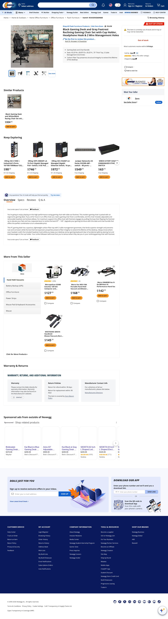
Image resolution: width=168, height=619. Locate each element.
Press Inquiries (75, 550)
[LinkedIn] (135, 601)
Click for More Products (16, 354)
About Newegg (75, 532)
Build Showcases (106, 580)
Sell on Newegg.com (108, 536)
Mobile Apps (105, 565)
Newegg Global (137, 536)
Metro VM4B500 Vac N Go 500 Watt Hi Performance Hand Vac (106, 284)
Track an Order (12, 536)
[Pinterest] (139, 601)
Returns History (43, 543)
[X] (125, 601)
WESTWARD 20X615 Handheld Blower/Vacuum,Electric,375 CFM (53, 334)
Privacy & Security (13, 547)
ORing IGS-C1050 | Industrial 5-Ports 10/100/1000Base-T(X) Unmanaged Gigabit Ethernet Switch (13, 163)
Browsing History (44, 536)
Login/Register (43, 532)
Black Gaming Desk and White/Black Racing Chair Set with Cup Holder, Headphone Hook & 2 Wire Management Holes (14, 116)
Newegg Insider (75, 558)
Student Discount (107, 573)
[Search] (92, 5)
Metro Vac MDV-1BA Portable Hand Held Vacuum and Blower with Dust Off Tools (79, 286)
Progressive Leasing (108, 584)
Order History (43, 539)
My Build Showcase (45, 558)
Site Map (104, 554)
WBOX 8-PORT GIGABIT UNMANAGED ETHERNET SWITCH (108, 163)
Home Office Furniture (38, 17)
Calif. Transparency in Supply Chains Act (58, 606)
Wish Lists (41, 550)
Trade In (104, 587)
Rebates (103, 561)
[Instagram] (130, 601)
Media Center (74, 539)
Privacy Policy (26, 606)
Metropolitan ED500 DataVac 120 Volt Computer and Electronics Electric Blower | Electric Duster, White (52, 286)
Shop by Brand (106, 558)
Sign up (64, 494)
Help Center (11, 532)
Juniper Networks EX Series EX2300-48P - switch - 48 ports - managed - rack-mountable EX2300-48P (84, 163)
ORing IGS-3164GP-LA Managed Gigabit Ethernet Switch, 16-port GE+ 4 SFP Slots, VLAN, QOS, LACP (61, 163)
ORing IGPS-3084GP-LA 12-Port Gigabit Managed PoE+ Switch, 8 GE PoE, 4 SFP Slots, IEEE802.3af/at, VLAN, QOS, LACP (37, 163)
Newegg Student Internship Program (82, 543)
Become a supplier (107, 532)
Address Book (43, 547)
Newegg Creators (107, 550)
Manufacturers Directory (94, 393)
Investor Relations (76, 536)
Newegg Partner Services (109, 543)
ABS (133, 539)
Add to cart (10, 127)
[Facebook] (120, 601)
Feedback (35, 209)
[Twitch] (149, 601)
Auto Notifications (44, 569)
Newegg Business (138, 532)
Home (6, 17)
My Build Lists (43, 554)
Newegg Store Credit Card (110, 576)
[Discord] (154, 601)
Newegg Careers (75, 554)
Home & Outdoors (19, 17)
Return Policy (11, 543)
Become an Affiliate (107, 547)
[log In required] (61, 266)
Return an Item (12, 539)
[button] (26, 5)
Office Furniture (57, 17)
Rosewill (134, 543)
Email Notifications (44, 561)
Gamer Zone (74, 547)
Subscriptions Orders (45, 565)
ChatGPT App (105, 569)
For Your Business (107, 539)
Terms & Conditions (14, 606)
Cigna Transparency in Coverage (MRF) (20, 611)
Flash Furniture (73, 17)
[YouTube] (144, 601)
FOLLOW (158, 102)
